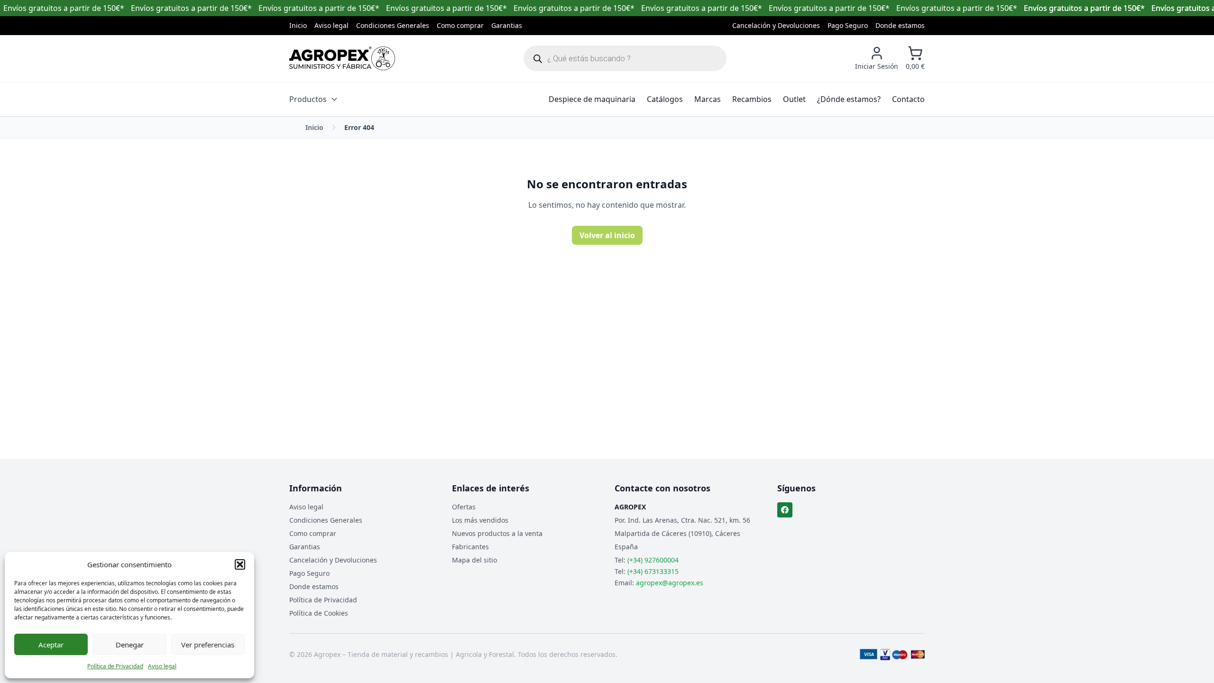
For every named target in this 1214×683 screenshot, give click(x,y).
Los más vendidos (480, 520)
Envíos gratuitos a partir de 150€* (1084, 8)
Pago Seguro (848, 25)
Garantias (506, 25)
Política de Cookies (318, 613)
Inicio (298, 25)
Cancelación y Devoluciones (776, 25)
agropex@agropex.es (669, 582)
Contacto (908, 99)
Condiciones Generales (392, 25)
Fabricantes (470, 546)
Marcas (707, 99)
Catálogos (665, 99)
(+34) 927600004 (653, 559)
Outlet (794, 99)
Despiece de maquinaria (592, 99)
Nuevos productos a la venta (497, 533)
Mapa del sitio (474, 559)
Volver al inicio (607, 235)
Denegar (130, 644)
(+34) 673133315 (653, 571)
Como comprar (460, 25)
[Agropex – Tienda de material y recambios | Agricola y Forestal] (342, 58)
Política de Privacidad (115, 666)
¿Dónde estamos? (849, 99)
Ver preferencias (207, 644)
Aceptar (51, 644)
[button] (240, 564)
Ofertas (464, 506)
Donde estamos (900, 25)
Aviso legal (162, 666)
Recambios (752, 99)
